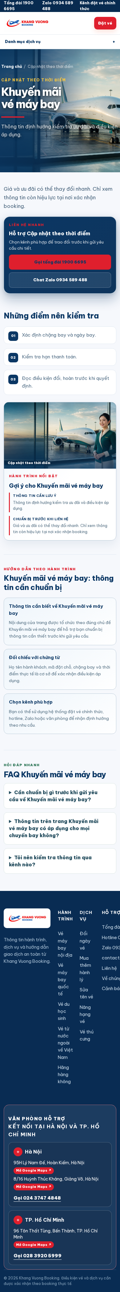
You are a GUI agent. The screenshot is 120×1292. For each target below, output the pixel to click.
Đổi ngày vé (85, 941)
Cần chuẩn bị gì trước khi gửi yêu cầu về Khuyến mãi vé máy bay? (53, 795)
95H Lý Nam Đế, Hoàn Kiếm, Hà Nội (49, 1166)
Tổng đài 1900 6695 (19, 6)
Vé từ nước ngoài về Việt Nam (65, 1043)
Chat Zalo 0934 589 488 (60, 279)
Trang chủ (11, 66)
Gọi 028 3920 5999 (38, 1256)
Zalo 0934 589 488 (57, 6)
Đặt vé (105, 23)
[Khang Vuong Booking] (27, 23)
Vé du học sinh (64, 1011)
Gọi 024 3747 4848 (37, 1198)
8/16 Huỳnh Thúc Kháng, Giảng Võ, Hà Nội (56, 1182)
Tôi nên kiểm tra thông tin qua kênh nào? (50, 861)
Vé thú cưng (87, 1035)
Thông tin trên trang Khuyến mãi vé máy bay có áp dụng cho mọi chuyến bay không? (53, 828)
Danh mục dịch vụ (60, 41)
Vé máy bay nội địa (65, 944)
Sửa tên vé (86, 993)
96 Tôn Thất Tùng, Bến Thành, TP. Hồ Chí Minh (56, 1237)
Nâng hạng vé (85, 1014)
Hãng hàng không (64, 1074)
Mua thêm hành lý (85, 968)
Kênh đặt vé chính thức (97, 6)
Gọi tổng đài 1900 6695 (60, 262)
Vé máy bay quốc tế (63, 979)
